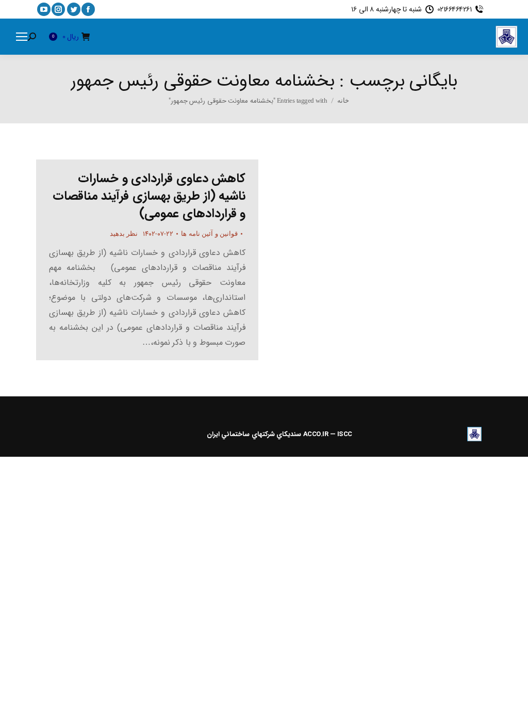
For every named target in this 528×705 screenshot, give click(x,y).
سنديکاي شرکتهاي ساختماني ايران (254, 434)
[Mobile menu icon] (21, 36)
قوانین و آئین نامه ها (209, 233)
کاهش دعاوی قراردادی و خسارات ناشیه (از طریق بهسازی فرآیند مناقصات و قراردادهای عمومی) (149, 196)
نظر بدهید (124, 233)
